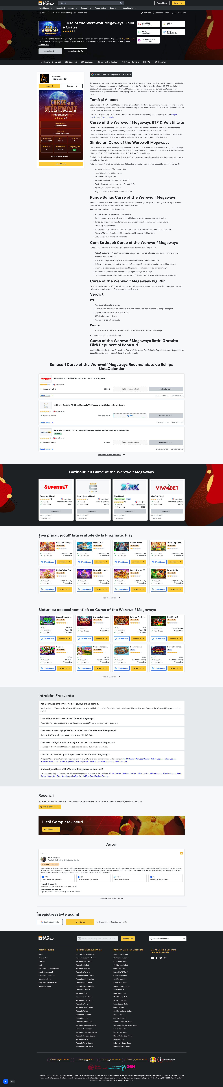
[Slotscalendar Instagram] (166, 958)
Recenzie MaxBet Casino (85, 954)
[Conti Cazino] (93, 487)
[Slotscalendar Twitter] (161, 958)
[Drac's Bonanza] (158, 650)
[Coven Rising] (121, 546)
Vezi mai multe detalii (59, 156)
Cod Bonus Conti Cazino (122, 1011)
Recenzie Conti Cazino (84, 1007)
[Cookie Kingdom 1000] (84, 650)
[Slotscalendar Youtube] (153, 958)
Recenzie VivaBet (82, 965)
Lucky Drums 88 (137, 570)
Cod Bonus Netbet (120, 976)
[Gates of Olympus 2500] (47, 546)
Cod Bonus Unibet (120, 979)
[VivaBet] (167, 487)
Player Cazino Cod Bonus (122, 1036)
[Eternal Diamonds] (84, 574)
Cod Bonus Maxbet (120, 954)
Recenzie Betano (82, 1018)
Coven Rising (136, 543)
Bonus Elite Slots (119, 1029)
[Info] (5, 1081)
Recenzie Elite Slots (83, 1039)
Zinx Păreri (119, 496)
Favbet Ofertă (118, 1014)
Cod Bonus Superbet (121, 958)
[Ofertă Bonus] (48, 562)
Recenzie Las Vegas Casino (86, 1025)
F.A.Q (40, 965)
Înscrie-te (80, 922)
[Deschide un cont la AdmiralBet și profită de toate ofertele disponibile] (163, 449)
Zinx (77, 761)
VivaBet (93, 761)
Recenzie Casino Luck (84, 1022)
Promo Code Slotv (120, 1000)
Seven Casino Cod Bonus (122, 1022)
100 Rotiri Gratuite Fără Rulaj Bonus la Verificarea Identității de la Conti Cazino (89, 405)
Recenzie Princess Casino (85, 1036)
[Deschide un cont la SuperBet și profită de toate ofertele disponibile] (163, 396)
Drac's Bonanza (174, 647)
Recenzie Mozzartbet (84, 1029)
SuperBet (70, 761)
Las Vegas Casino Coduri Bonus (125, 1025)
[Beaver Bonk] (121, 650)
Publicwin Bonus (119, 993)
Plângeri (41, 961)
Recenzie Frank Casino (84, 1000)
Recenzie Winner (82, 1004)
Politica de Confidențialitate (49, 968)
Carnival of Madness (101, 617)
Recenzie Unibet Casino (85, 979)
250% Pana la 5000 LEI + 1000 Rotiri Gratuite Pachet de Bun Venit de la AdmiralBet (91, 431)
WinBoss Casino (143, 759)
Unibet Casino (157, 759)
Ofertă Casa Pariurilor (121, 986)
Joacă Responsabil (46, 972)
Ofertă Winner (118, 1007)
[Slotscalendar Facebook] (157, 958)
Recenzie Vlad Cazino (84, 983)
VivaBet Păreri (157, 496)
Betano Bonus (118, 1039)
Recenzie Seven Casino (84, 1046)
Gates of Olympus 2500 (64, 543)
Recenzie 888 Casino (84, 961)
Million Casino (170, 759)
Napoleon (84, 761)
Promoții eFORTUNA (120, 972)
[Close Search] (121, 3)
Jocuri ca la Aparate (61, 133)
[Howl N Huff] (158, 621)
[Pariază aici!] (48, 515)
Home (41, 954)
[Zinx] (130, 487)
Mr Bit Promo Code (120, 997)
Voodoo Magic (107, 117)
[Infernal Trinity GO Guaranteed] (121, 620)
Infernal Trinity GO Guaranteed (138, 617)
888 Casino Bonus (120, 961)
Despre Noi (43, 958)
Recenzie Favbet (82, 1011)
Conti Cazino (114, 761)
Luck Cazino (60, 761)
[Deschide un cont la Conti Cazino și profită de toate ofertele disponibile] (164, 422)
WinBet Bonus (118, 990)
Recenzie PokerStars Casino (86, 1032)
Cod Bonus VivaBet (120, 965)
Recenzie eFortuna (83, 972)
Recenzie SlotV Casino (84, 997)
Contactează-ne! (45, 979)
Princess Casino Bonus (121, 1046)
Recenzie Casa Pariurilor (85, 986)
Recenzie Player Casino (84, 1043)
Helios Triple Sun (63, 570)
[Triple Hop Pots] (158, 546)
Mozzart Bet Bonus (120, 1032)
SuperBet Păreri (47, 496)
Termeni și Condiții (45, 986)
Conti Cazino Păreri (86, 496)
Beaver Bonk (136, 647)
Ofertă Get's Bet (119, 968)
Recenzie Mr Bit (81, 993)
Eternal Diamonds (100, 570)
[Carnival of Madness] (84, 621)
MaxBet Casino (47, 761)
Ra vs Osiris (172, 570)
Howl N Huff (172, 617)
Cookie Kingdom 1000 (100, 647)
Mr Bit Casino (129, 759)
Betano (124, 761)
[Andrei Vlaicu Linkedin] (181, 853)
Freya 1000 (98, 543)
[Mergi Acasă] (46, 3)
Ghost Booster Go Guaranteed (64, 617)
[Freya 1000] (84, 546)
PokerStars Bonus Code (122, 1043)
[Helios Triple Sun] (47, 574)
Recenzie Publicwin (83, 990)
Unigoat (59, 647)
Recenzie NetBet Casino (85, 976)
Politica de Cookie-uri (47, 976)
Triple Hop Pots (174, 543)
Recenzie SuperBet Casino (86, 958)
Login (125, 922)
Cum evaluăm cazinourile (48, 983)
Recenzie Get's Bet (83, 968)
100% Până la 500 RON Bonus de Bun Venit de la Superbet (80, 378)
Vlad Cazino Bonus (120, 983)
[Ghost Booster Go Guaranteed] (47, 620)
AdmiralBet (103, 761)
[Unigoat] (47, 650)
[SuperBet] (56, 487)
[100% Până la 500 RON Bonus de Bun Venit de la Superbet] (46, 378)
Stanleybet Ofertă (120, 1018)
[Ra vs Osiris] (158, 574)
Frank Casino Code (120, 1004)
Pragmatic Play (128, 39)
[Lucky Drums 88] (121, 574)
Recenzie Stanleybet (83, 1014)
